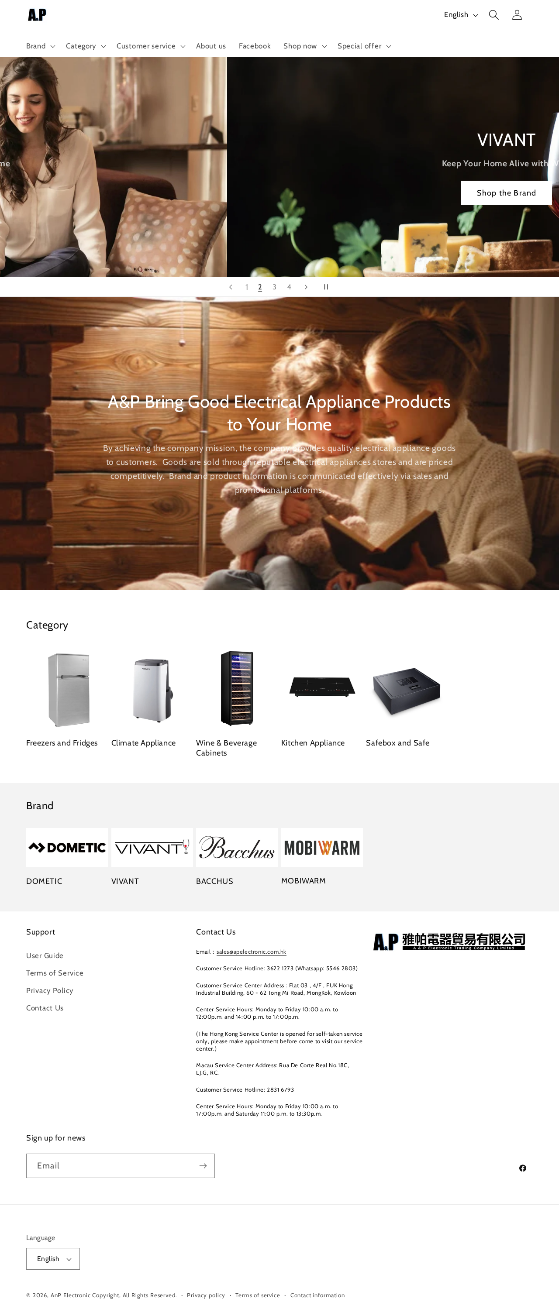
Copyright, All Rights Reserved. (134, 1295)
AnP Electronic (71, 1295)
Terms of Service (55, 973)
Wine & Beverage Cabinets (226, 748)
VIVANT (125, 881)
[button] (40, 46)
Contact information (317, 1295)
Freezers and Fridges (62, 743)
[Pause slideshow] (328, 286)
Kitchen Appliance (313, 743)
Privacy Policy (49, 990)
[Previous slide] (230, 286)
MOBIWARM (303, 881)
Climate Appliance (143, 743)
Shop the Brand (280, 193)
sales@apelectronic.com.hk (251, 951)
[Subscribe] (202, 1166)
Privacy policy (206, 1295)
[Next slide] (306, 286)
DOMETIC (44, 881)
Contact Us (45, 1007)
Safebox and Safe (398, 743)
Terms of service (257, 1295)
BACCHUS (214, 881)
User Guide (45, 955)
